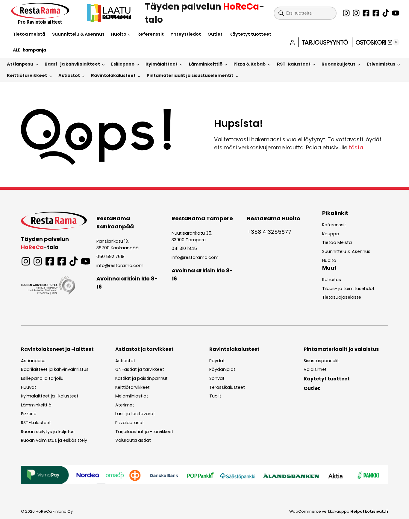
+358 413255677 (269, 232)
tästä (356, 147)
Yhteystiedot (185, 34)
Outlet (214, 34)
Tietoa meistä (29, 34)
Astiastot (69, 75)
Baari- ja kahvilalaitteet (72, 64)
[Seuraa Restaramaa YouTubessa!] (395, 13)
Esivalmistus (381, 64)
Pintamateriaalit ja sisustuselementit (190, 75)
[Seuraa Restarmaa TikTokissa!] (386, 13)
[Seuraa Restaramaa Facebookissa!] (366, 13)
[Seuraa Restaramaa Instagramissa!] (346, 13)
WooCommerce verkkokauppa (338, 511)
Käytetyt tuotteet (250, 34)
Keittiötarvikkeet (27, 75)
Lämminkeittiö (205, 64)
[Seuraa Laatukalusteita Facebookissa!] (376, 13)
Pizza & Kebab (250, 64)
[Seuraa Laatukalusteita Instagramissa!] (356, 13)
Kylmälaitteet (162, 64)
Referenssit (150, 34)
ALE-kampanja (29, 50)
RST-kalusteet (293, 64)
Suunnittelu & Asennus (78, 34)
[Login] (292, 42)
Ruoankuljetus (338, 64)
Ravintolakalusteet (113, 75)
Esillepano (122, 64)
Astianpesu (20, 64)
